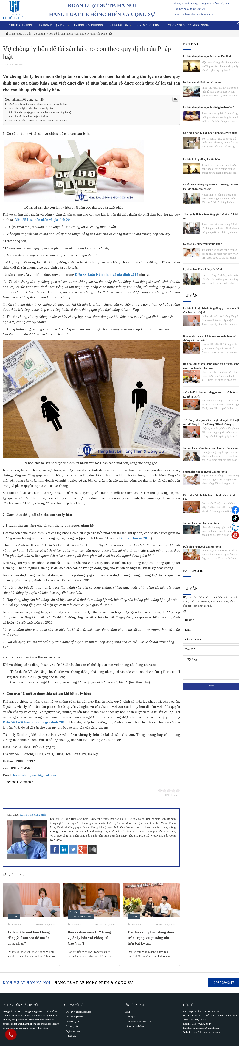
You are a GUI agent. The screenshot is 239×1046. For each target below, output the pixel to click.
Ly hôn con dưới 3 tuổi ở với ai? (202, 81)
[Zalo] (235, 527)
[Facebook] (235, 510)
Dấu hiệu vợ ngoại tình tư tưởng (202, 546)
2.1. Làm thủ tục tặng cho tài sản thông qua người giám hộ (40, 112)
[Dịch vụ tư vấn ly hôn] (14, 9)
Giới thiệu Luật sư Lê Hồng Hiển (139, 1021)
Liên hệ (128, 1012)
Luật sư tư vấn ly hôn (134, 1026)
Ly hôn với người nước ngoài (188, 25)
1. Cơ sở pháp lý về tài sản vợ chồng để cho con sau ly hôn (36, 103)
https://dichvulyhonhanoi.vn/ (207, 1032)
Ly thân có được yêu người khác (202, 243)
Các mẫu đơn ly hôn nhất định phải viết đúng (210, 132)
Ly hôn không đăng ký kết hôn (201, 159)
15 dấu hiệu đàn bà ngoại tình (201, 522)
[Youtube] (235, 535)
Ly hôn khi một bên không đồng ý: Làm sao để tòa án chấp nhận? (29, 937)
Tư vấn (14, 916)
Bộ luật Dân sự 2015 (135, 538)
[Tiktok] (235, 518)
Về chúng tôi (130, 1016)
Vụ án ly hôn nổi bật (80, 916)
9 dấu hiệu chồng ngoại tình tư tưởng (205, 471)
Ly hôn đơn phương (88, 25)
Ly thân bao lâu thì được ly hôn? (202, 269)
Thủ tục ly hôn (20, 25)
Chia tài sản (119, 25)
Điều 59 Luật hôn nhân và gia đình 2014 (35, 722)
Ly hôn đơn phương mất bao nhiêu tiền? (207, 56)
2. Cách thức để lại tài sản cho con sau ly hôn (29, 108)
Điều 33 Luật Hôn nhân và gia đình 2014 (106, 274)
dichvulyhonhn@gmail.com (204, 1027)
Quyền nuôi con (147, 25)
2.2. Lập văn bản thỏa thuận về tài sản (29, 116)
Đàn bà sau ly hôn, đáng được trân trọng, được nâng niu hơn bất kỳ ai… (151, 937)
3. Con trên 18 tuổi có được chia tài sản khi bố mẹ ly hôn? (36, 120)
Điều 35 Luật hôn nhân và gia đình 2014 (44, 220)
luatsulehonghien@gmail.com (34, 775)
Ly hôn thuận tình (52, 25)
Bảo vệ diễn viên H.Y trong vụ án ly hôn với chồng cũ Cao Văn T (89, 937)
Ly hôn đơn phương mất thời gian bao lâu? (209, 107)
